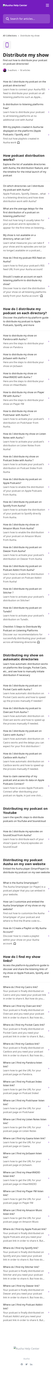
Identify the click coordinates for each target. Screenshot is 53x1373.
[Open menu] (47, 5)
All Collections (10, 35)
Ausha (26, 1358)
